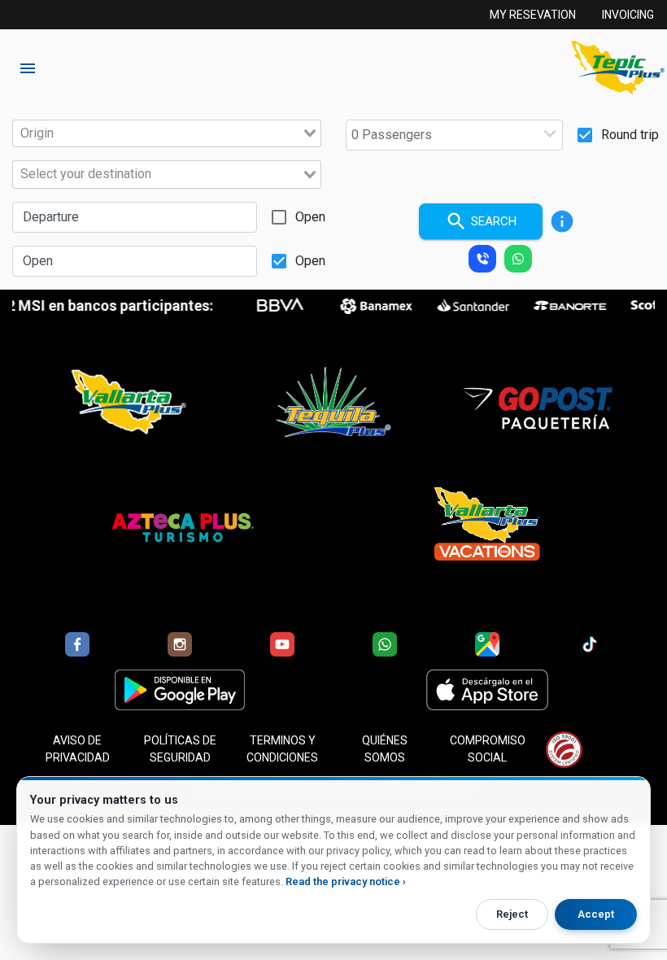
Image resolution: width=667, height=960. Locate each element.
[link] (611, 68)
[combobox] (166, 133)
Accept (596, 914)
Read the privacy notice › (346, 881)
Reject (512, 914)
